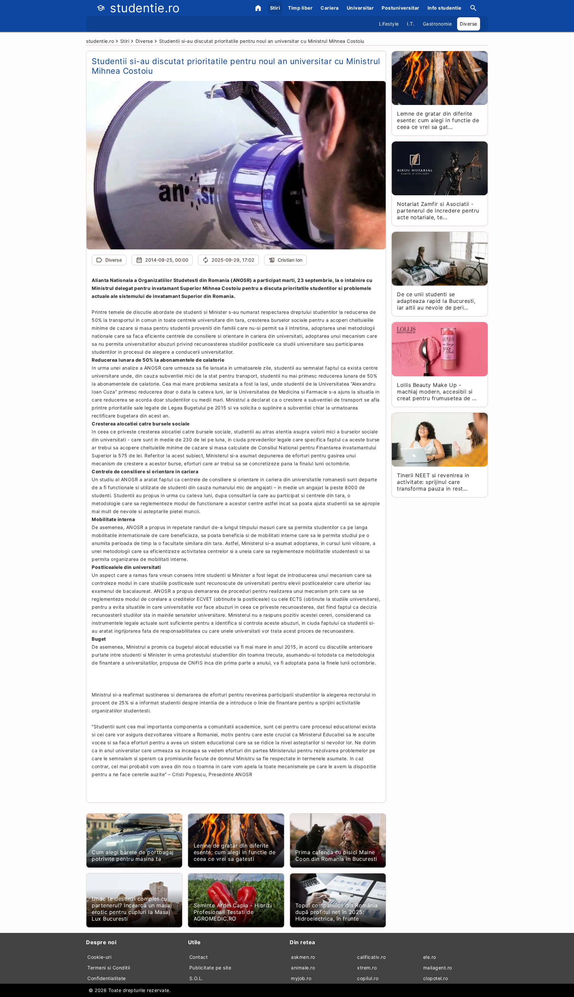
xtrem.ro (367, 967)
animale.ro (303, 967)
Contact (198, 957)
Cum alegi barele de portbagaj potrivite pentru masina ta (133, 855)
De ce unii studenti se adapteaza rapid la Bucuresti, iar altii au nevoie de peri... (436, 301)
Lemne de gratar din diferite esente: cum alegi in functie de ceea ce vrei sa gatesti (235, 852)
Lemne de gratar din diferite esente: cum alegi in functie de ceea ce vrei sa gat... (438, 120)
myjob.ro (301, 978)
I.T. (411, 24)
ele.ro (429, 957)
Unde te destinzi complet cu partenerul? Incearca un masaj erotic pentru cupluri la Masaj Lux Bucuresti (132, 908)
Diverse (468, 24)
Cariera (330, 8)
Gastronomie (437, 24)
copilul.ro (367, 978)
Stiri (275, 8)
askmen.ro (303, 957)
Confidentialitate (106, 978)
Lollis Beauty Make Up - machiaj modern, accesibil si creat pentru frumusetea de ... (436, 392)
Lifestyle (389, 24)
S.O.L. (196, 978)
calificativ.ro (371, 957)
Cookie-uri (99, 957)
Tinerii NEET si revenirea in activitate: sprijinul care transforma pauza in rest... (433, 482)
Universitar (360, 8)
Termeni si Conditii (108, 967)
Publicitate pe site (210, 967)
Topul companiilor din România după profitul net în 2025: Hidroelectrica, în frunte (336, 912)
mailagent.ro (437, 967)
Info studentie (444, 8)
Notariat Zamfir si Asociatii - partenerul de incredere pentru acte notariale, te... (438, 211)
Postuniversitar (401, 8)
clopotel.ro (435, 978)
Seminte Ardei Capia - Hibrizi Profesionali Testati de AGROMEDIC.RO (233, 912)
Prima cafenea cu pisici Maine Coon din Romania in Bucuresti (336, 855)
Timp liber (300, 8)
